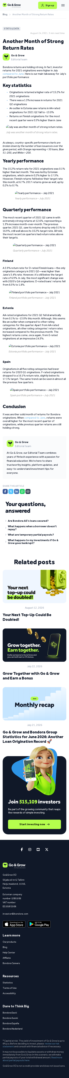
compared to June (13, 73)
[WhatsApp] (22, 491)
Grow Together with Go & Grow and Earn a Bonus (31, 675)
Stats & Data (11, 28)
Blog (5, 14)
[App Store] (14, 924)
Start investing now (32, 824)
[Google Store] (39, 924)
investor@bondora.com (15, 913)
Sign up (50, 5)
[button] (34, 521)
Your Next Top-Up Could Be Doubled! (27, 617)
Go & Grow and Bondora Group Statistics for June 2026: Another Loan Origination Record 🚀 (33, 737)
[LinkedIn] (16, 491)
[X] (10, 491)
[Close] (63, 5)
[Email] (27, 491)
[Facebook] (5, 491)
